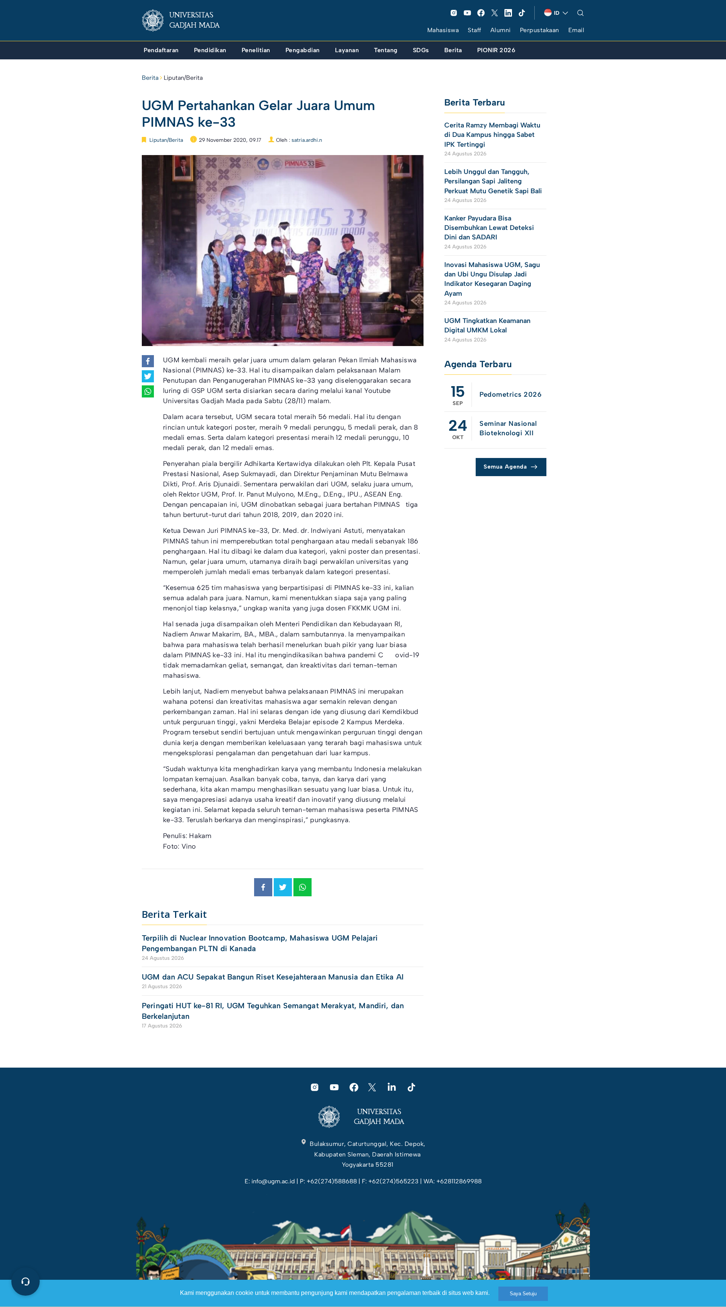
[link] (187, 20)
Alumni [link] (500, 30)
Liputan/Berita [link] (183, 77)
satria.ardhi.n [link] (307, 140)
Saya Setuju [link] (523, 1293)
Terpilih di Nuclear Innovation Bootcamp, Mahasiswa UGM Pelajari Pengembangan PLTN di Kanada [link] (260, 943)
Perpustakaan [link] (539, 30)
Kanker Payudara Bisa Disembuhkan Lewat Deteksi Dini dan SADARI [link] (489, 227)
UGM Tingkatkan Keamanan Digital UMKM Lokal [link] (487, 325)
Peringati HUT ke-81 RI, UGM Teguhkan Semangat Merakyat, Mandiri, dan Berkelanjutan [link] (273, 1011)
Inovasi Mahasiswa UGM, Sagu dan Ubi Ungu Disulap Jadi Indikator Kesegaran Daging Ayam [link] (492, 279)
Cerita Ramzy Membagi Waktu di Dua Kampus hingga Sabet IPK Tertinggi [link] (492, 134)
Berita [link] (150, 77)
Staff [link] (474, 30)
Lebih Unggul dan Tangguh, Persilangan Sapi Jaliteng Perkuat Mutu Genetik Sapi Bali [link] (493, 181)
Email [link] (576, 30)
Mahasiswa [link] (443, 30)
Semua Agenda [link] (505, 466)
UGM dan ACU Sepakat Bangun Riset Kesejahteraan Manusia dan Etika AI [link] (272, 976)
